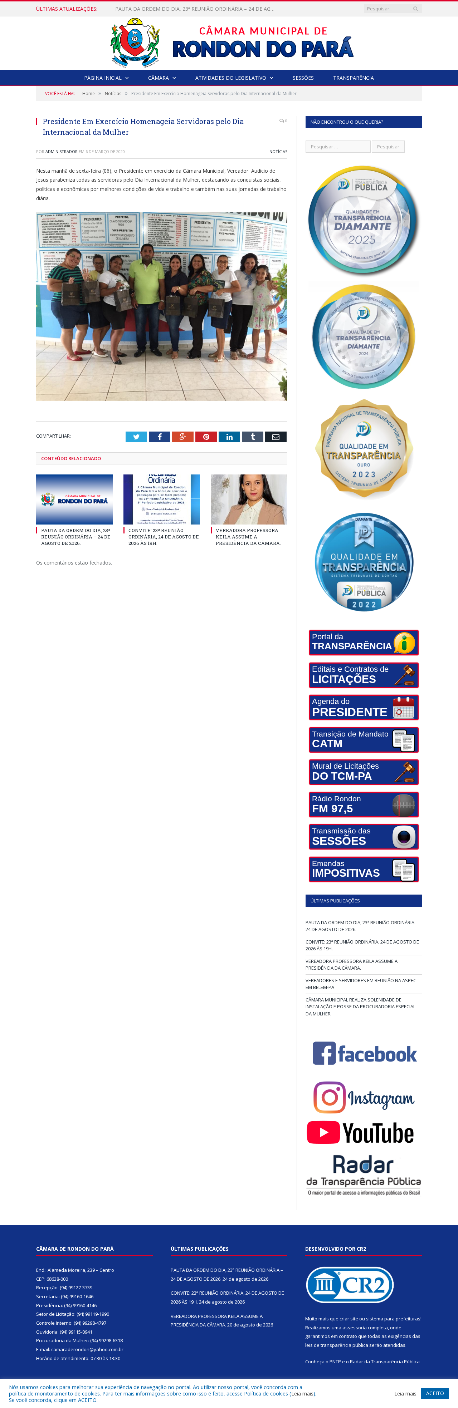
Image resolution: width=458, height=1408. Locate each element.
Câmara (158, 77)
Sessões (303, 77)
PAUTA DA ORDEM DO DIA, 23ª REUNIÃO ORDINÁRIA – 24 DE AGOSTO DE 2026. (76, 536)
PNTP (335, 1361)
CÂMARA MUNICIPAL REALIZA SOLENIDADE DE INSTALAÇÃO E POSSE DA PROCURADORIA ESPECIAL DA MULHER (360, 1006)
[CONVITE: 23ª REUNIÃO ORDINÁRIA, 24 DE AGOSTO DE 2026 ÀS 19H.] (161, 499)
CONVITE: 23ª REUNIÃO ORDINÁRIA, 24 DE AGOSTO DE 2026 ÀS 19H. (197, 9)
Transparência (353, 77)
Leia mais (302, 1393)
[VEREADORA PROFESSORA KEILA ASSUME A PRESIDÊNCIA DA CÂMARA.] (249, 499)
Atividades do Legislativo (230, 77)
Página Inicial (103, 77)
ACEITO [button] (435, 1393)
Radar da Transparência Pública (385, 1361)
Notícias (278, 151)
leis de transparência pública (336, 1345)
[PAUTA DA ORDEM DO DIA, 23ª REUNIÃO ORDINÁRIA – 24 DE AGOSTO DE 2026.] (74, 499)
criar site (349, 1318)
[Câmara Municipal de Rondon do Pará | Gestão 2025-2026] (229, 42)
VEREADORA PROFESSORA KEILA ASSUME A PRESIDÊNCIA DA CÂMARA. (248, 536)
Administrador (61, 151)
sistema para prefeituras (393, 1318)
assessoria (354, 1327)
